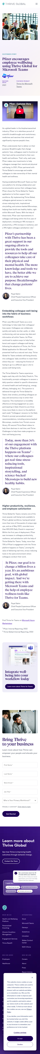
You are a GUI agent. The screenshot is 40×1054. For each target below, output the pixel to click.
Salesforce (25, 932)
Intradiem (25, 936)
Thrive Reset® (7, 943)
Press (24, 968)
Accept (20, 1038)
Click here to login (24, 807)
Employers (6, 959)
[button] (36, 4)
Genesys (25, 927)
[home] (14, 4)
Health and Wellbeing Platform (9, 920)
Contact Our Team (11, 861)
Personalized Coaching (6, 927)
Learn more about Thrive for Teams (20, 686)
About (24, 963)
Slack (24, 919)
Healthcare (6, 963)
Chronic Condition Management (8, 933)
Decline (20, 1044)
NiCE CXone (26, 947)
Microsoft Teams (28, 923)
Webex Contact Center (27, 941)
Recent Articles (27, 972)
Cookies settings (20, 1032)
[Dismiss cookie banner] (32, 977)
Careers (24, 959)
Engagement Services (9, 939)
